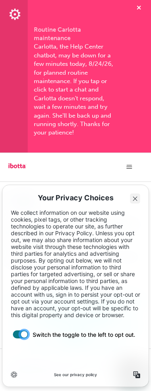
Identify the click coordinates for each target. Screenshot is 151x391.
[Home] (17, 168)
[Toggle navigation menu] (129, 167)
